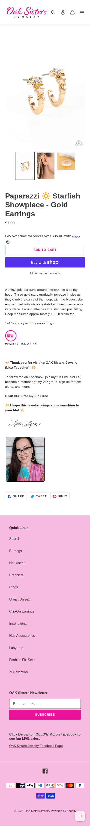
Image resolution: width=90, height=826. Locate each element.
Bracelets (16, 575)
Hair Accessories (22, 635)
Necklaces (17, 563)
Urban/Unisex (19, 599)
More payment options (45, 273)
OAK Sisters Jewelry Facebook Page (36, 746)
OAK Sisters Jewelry (37, 811)
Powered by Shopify (63, 811)
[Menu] (82, 12)
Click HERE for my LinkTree (26, 396)
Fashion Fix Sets (22, 660)
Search (14, 539)
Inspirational (18, 623)
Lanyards (16, 648)
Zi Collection (18, 672)
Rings (13, 587)
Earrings (15, 551)
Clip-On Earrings (21, 611)
